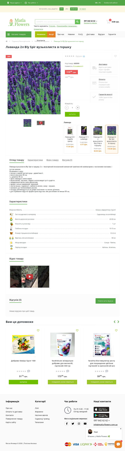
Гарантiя (112, 34)
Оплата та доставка (14, 412)
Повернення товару (14, 419)
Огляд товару (16, 160)
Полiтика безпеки (30, 443)
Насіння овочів (41, 415)
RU (100, 3)
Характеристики (35, 160)
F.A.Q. (80, 34)
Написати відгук (105, 301)
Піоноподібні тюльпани (67, 26)
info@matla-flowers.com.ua (106, 424)
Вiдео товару (53, 160)
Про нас (60, 34)
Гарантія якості (105, 94)
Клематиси (38, 29)
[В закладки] (38, 330)
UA (96, 3)
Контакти (41, 40)
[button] (14, 3)
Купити (72, 114)
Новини (71, 34)
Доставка (90, 34)
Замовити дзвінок (90, 23)
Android (74, 9)
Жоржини (39, 412)
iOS (61, 9)
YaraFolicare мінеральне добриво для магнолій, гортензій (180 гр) (62, 363)
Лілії (37, 408)
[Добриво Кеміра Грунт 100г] (23, 344)
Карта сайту (11, 422)
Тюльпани (39, 422)
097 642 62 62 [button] (101, 420)
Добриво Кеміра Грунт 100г (23, 361)
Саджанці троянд (42, 419)
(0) (84, 56)
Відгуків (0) (67, 160)
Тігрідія (52, 26)
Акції (51, 34)
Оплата (102, 79)
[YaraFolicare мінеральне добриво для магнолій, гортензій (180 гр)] (62, 344)
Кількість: (69, 103)
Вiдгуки (101, 34)
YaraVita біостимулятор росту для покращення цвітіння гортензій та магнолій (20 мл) (101, 363)
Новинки (41, 34)
